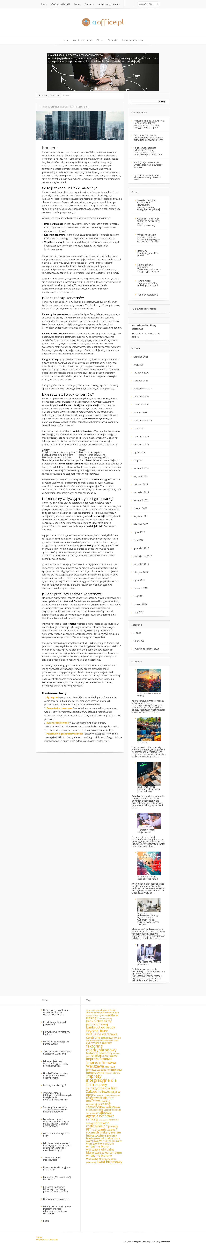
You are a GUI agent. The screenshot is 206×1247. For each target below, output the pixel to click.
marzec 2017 (140, 604)
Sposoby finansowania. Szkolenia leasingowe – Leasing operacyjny (55, 1109)
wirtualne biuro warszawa (97, 1147)
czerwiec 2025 (141, 404)
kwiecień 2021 (141, 500)
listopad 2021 (141, 484)
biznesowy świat (110, 1038)
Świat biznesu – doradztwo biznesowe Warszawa (57, 1052)
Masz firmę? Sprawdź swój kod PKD (57, 1178)
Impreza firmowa (99, 1058)
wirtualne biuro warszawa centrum (104, 1150)
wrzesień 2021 (141, 492)
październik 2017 (143, 556)
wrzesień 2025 (141, 396)
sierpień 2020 (141, 524)
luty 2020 (138, 540)
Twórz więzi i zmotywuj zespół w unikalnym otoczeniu (148, 283)
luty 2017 (138, 612)
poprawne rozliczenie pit (97, 1124)
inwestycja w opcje (103, 1093)
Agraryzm (52, 697)
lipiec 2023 (139, 452)
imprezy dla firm (112, 1072)
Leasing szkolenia (94, 1109)
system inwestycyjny (103, 1133)
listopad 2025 (141, 380)
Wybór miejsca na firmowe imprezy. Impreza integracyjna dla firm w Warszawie (148, 238)
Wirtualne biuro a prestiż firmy (56, 1134)
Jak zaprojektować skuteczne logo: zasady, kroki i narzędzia (55, 1063)
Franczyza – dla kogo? (54, 1085)
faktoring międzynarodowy (101, 1047)
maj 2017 (138, 596)
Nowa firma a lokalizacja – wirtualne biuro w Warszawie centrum (56, 1012)
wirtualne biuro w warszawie (99, 1156)
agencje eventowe (93, 1010)
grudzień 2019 (141, 548)
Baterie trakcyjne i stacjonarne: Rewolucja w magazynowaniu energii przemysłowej (148, 205)
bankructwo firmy (105, 1019)
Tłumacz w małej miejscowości (51, 1158)
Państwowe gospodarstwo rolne (65, 733)
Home (44, 95)
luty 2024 (138, 428)
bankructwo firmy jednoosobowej (99, 1022)
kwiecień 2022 (141, 468)
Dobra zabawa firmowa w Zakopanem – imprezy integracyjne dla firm (149, 268)
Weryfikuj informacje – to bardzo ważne (56, 1042)
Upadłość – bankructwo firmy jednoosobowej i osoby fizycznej (55, 1075)
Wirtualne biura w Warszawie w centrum (104, 1142)
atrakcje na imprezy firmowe (97, 1016)
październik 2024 (143, 420)
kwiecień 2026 (141, 372)
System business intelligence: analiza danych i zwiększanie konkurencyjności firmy (57, 1096)
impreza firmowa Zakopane (100, 1068)
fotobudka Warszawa (104, 1055)
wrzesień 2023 (141, 444)
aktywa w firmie (107, 1010)
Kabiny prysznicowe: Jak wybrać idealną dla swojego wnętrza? (148, 165)
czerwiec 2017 (141, 588)
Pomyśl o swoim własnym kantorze (56, 1033)
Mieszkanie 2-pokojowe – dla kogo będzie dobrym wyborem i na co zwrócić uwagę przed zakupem (149, 124)
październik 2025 (143, 388)
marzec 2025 (140, 412)
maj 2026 (138, 364)
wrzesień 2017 (141, 564)
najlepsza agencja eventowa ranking (100, 1116)
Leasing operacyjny (98, 1102)
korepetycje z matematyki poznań (107, 1095)
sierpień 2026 (141, 356)
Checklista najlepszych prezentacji (55, 1023)
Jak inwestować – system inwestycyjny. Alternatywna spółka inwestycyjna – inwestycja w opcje (57, 1147)
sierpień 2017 (141, 572)
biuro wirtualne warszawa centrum (101, 1034)
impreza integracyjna (104, 1071)
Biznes (137, 632)
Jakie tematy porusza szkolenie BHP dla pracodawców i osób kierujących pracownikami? (148, 151)
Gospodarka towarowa (59, 708)
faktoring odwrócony (99, 1053)
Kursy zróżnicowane (58, 722)
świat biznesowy (109, 1161)
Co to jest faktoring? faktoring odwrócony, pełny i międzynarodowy (148, 222)
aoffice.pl (54, 106)
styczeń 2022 (140, 476)
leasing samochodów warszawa (103, 1105)
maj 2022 (138, 460)
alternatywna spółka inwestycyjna (102, 1012)
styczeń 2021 (140, 516)
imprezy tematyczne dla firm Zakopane (101, 1088)
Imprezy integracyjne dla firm (101, 1080)
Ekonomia (55, 95)
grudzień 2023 (141, 436)
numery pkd (103, 1120)
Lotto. (46, 1220)
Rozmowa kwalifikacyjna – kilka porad (148, 253)
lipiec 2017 (139, 580)
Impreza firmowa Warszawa (101, 1064)
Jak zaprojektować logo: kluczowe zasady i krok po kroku (147, 177)
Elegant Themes (141, 1241)
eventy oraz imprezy (99, 1043)
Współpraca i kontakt (47, 1239)
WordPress (165, 1241)
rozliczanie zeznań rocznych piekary (101, 1130)
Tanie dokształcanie (147, 294)
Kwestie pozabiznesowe (146, 648)
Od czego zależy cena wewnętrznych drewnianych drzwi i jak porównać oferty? (149, 137)
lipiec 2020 (139, 532)
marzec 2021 (140, 508)
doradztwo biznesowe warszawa (102, 1040)
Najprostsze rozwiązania (56, 1199)
